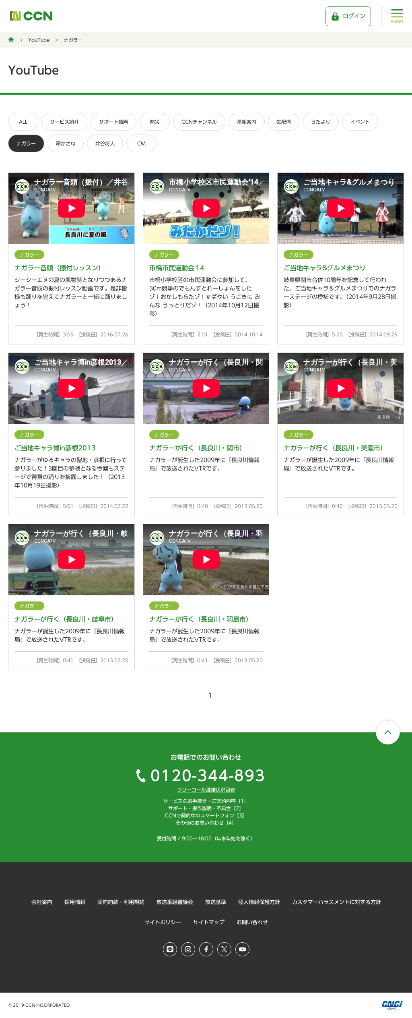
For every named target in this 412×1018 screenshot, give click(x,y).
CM (141, 143)
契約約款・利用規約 (120, 902)
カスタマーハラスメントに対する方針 (336, 902)
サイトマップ (209, 922)
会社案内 (41, 902)
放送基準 (215, 902)
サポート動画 (113, 121)
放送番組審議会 (175, 902)
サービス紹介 (64, 121)
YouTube (38, 39)
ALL (23, 121)
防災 (155, 121)
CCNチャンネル (199, 121)
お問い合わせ (252, 922)
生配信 (283, 121)
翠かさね (65, 143)
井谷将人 (105, 143)
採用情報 (74, 902)
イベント (360, 121)
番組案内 (246, 121)
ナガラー (26, 143)
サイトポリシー (162, 922)
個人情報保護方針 (259, 902)
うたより (320, 121)
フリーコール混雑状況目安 (206, 789)
